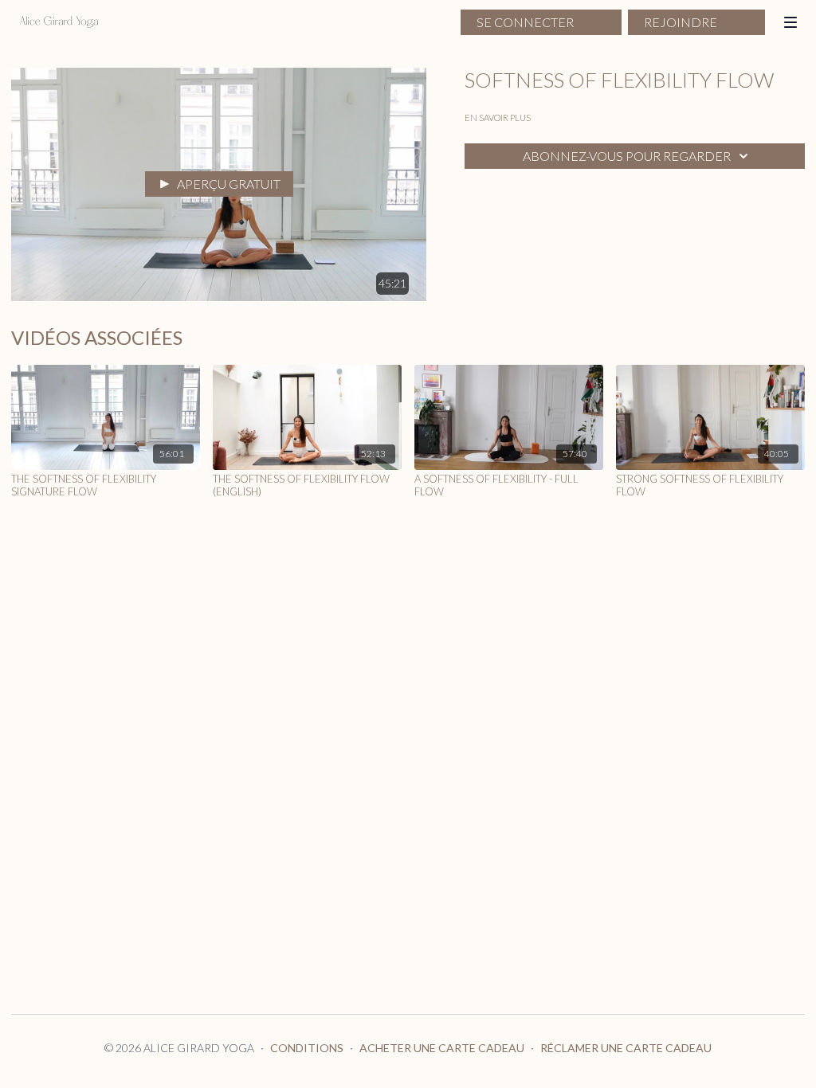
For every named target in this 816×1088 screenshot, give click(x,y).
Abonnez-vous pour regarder (627, 155)
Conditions (306, 1048)
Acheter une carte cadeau (441, 1048)
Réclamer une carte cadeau (626, 1048)
